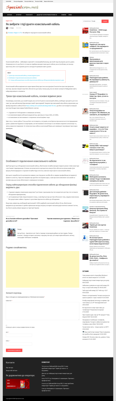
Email (8, 341)
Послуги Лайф (38, 1)
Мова (70, 14)
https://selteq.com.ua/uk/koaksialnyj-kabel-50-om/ (41, 106)
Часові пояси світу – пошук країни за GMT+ (95, 327)
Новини (63, 14)
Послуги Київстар (28, 1)
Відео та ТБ (9, 21)
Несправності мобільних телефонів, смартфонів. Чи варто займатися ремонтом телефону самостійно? (95, 322)
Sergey (12, 28)
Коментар (9, 300)
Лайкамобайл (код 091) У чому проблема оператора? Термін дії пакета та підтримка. (55, 368)
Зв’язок (9, 14)
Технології (29, 14)
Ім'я (7, 332)
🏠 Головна (9, 33)
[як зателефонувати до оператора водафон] (18, 384)
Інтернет (19, 14)
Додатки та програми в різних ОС (47, 14)
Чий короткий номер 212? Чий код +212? (95, 290)
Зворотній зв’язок (48, 1)
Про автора (9, 367)
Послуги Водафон (18, 1)
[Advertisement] (42, 47)
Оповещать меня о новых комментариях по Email (20, 327)
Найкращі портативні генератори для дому (95, 280)
